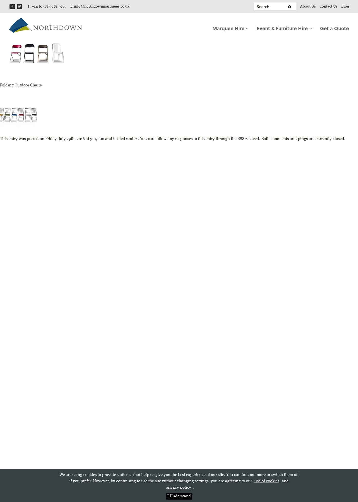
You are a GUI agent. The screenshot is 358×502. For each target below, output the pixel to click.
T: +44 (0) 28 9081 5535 (47, 7)
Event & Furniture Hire (283, 28)
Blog (345, 7)
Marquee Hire (229, 28)
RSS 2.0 (244, 139)
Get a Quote (334, 28)
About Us (308, 7)
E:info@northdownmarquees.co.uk (100, 7)
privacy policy (178, 487)
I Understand (179, 496)
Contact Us (329, 7)
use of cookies (266, 481)
